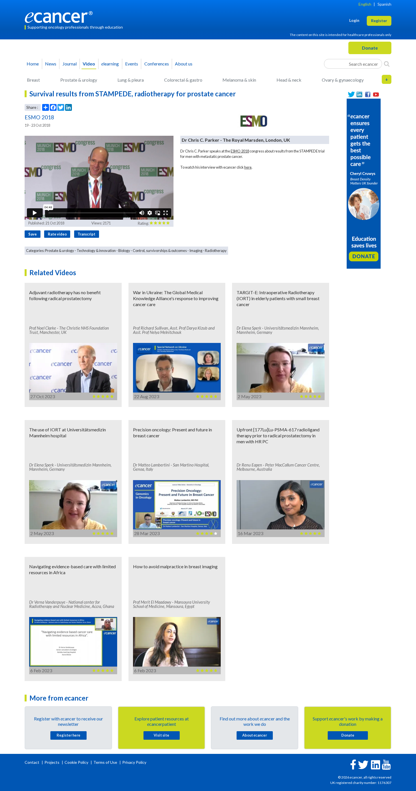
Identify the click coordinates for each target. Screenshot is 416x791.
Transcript (86, 234)
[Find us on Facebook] (367, 94)
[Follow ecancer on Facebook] (353, 764)
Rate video (57, 234)
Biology (124, 250)
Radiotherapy (216, 250)
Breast (33, 79)
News (50, 63)
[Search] (386, 64)
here (248, 167)
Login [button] (354, 20)
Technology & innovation (96, 250)
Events (131, 63)
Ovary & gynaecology (343, 79)
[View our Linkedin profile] (359, 94)
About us (183, 63)
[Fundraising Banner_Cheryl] (364, 183)
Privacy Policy (134, 762)
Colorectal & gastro (183, 79)
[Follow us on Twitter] (351, 94)
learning (110, 63)
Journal (70, 63)
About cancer (254, 735)
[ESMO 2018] (253, 121)
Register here (68, 735)
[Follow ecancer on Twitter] (363, 764)
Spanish (384, 4)
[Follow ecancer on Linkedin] (375, 764)
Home (33, 63)
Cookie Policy (76, 762)
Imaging (195, 250)
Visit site (161, 735)
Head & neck (288, 79)
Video (89, 63)
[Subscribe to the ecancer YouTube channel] (386, 764)
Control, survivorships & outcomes (160, 250)
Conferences (156, 63)
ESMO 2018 (240, 151)
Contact (32, 762)
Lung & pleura (130, 79)
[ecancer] (60, 16)
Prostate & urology (78, 79)
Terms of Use (105, 762)
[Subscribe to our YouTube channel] (375, 94)
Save (32, 234)
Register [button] (379, 20)
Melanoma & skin (239, 79)
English (365, 4)
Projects (52, 762)
